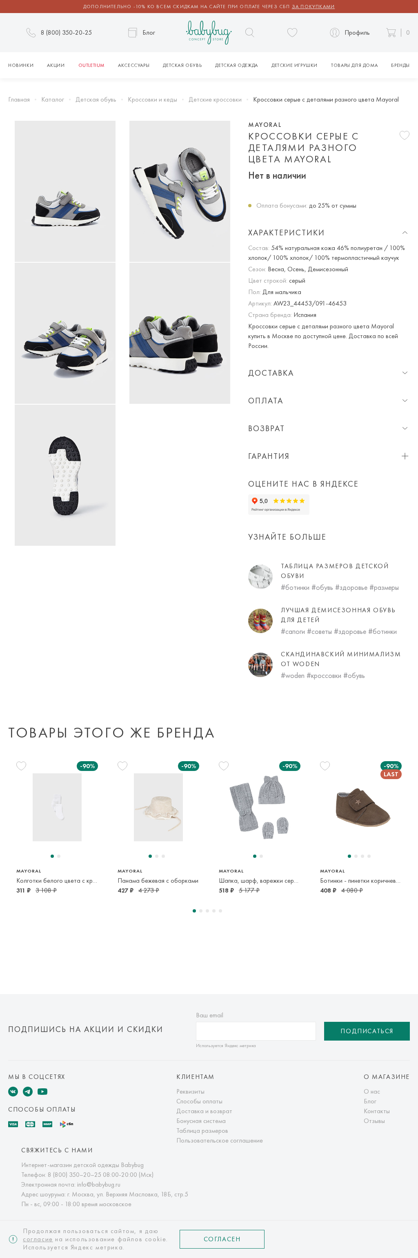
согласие (38, 1239)
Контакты (377, 1111)
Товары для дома (354, 65)
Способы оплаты (199, 1101)
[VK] (13, 1091)
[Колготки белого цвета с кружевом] (57, 807)
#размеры (384, 587)
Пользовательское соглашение (219, 1140)
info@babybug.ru (98, 1184)
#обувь (322, 587)
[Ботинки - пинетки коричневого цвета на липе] (361, 807)
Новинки (20, 65)
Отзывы (374, 1120)
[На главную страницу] (209, 33)
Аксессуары (133, 65)
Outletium (91, 65)
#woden (293, 675)
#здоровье (351, 587)
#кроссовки (324, 675)
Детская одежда (236, 65)
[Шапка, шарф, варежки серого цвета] (260, 807)
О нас (372, 1091)
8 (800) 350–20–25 (74, 1174)
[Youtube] (42, 1091)
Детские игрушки (294, 65)
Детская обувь (182, 65)
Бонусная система (201, 1120)
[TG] (28, 1091)
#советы (319, 631)
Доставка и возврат (204, 1111)
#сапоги (293, 631)
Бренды (400, 65)
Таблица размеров (202, 1130)
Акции (55, 65)
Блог (370, 1101)
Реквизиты (190, 1091)
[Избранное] (292, 33)
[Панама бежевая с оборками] (158, 807)
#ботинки (295, 587)
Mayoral (265, 125)
